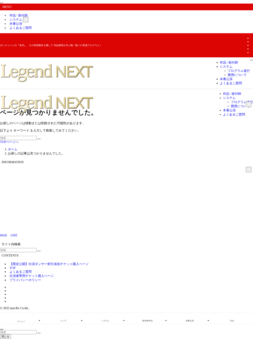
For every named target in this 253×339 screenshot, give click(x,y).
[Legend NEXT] (47, 82)
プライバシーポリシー (25, 280)
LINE (13, 235)
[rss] (252, 52)
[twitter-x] (252, 38)
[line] (252, 45)
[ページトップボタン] (1, 329)
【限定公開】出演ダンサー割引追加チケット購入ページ (49, 264)
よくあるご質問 (20, 27)
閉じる (5, 336)
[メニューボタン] (251, 60)
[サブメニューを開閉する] (25, 19)
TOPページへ (9, 142)
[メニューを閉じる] (1, 2)
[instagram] (252, 41)
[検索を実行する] (39, 138)
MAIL (3, 235)
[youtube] (252, 48)
